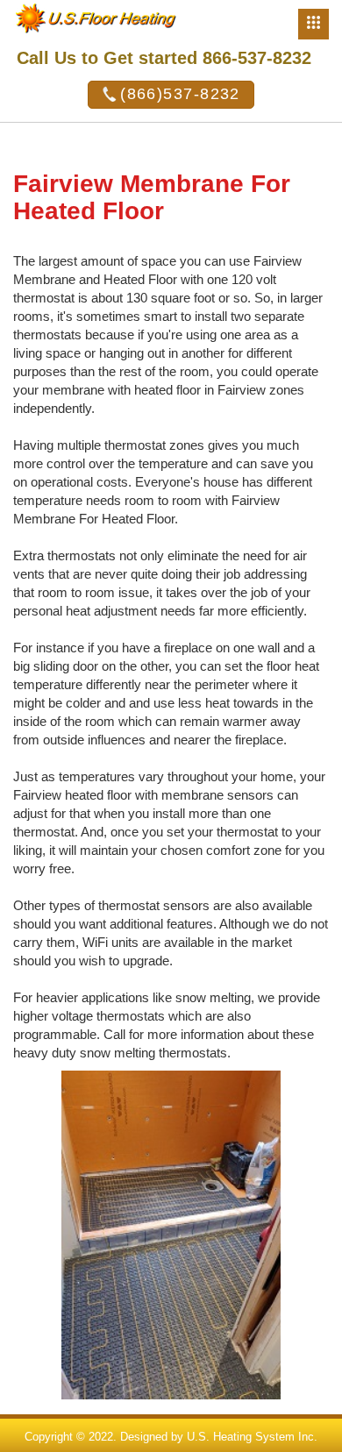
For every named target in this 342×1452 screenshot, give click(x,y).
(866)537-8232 (180, 94)
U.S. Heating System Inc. (252, 1436)
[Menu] (313, 24)
